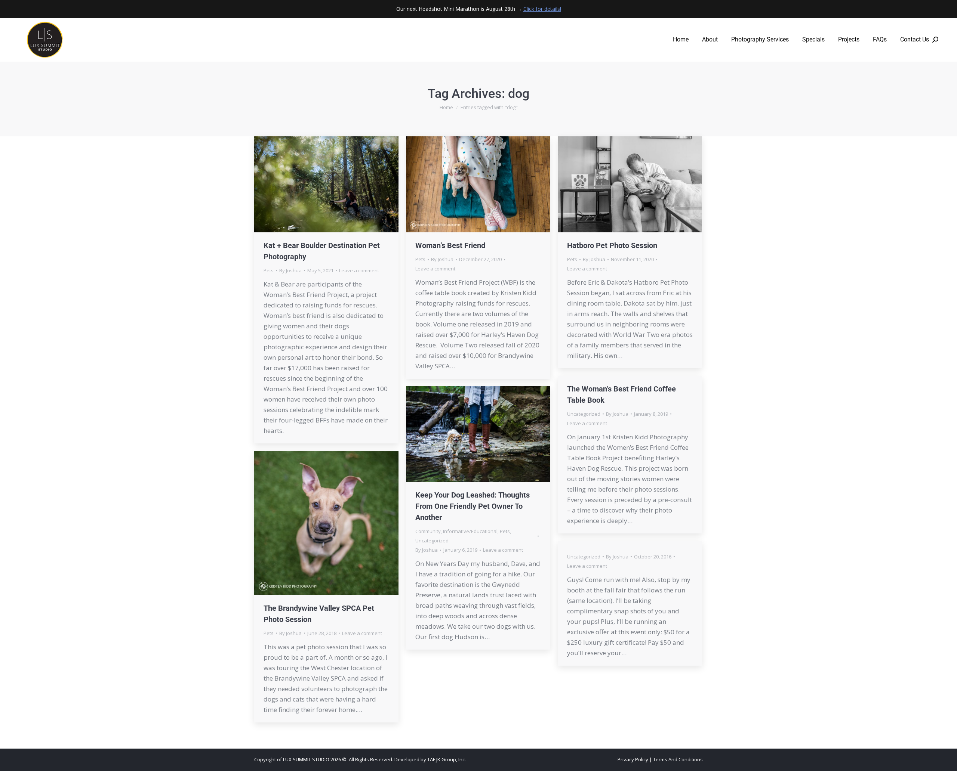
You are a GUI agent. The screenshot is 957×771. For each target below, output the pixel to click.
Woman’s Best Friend (450, 245)
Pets (269, 270)
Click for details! (542, 8)
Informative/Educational (470, 531)
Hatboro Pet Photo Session (612, 245)
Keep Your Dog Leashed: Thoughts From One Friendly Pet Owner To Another (472, 506)
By (290, 270)
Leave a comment (359, 270)
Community (428, 531)
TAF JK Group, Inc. (446, 759)
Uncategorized (583, 414)
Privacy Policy (633, 759)
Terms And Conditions (678, 759)
